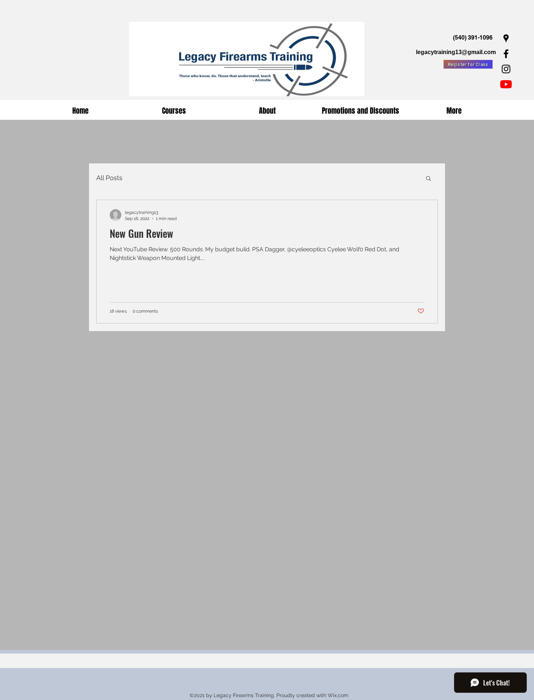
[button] (428, 179)
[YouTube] (506, 84)
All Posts (109, 178)
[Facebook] (506, 54)
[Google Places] (506, 38)
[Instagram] (506, 69)
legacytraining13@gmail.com (456, 52)
